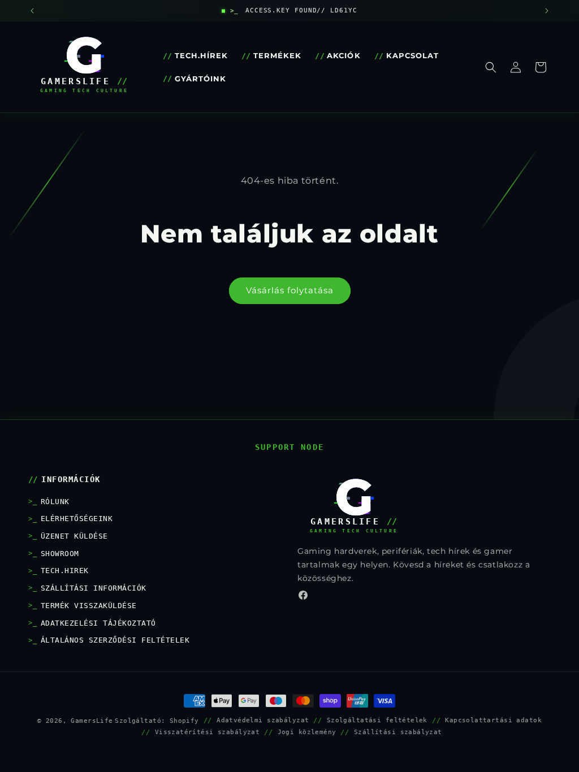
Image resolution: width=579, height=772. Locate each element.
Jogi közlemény (307, 731)
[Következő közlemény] (546, 10)
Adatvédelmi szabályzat (263, 720)
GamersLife (92, 720)
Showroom (60, 553)
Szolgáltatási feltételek (377, 720)
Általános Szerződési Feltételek (115, 640)
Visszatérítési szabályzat (207, 731)
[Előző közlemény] (32, 10)
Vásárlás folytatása (290, 290)
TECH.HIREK (65, 570)
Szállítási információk (93, 588)
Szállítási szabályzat (398, 731)
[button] (490, 67)
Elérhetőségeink (77, 518)
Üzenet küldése (74, 536)
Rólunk (55, 501)
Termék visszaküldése (89, 605)
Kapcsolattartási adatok (493, 720)
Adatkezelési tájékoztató (98, 623)
